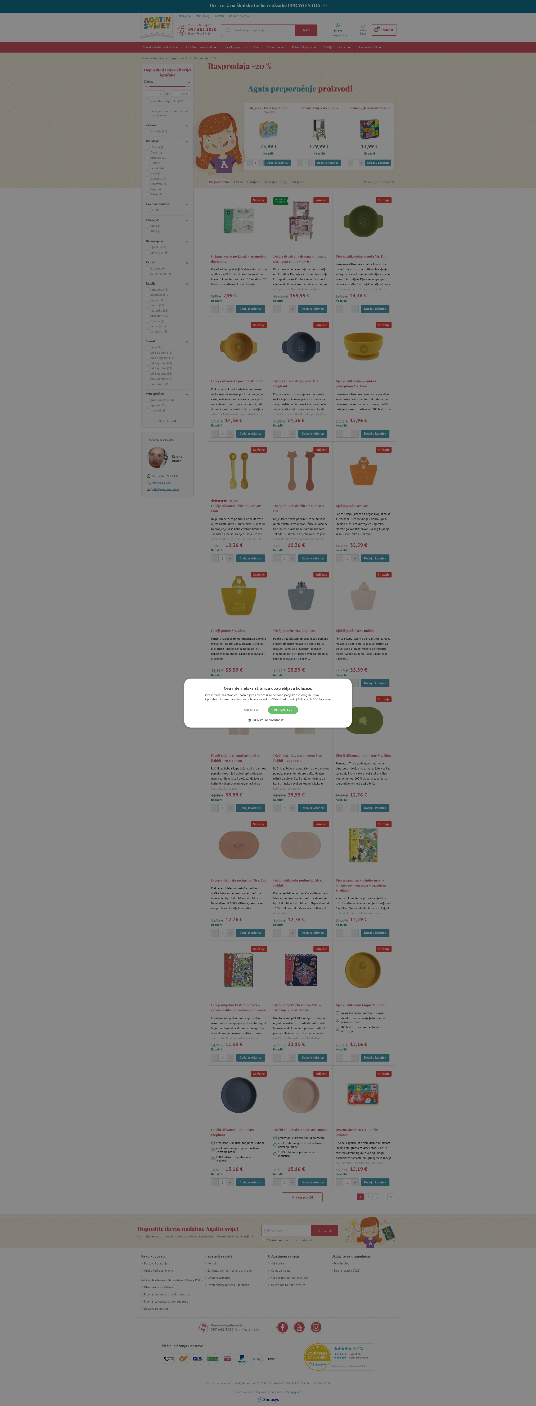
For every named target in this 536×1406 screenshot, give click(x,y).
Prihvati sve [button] (283, 709)
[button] (267, 720)
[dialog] (268, 703)
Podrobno (324, 699)
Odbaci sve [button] (251, 709)
